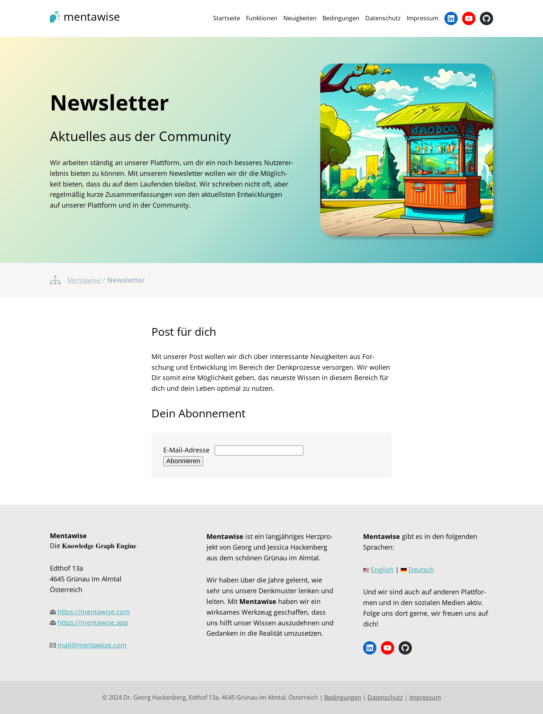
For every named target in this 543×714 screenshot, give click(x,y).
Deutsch (421, 569)
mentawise (92, 16)
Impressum (425, 697)
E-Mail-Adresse (186, 449)
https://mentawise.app (93, 622)
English (382, 569)
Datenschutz (385, 697)
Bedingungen (342, 697)
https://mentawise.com (94, 611)
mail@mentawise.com (92, 644)
